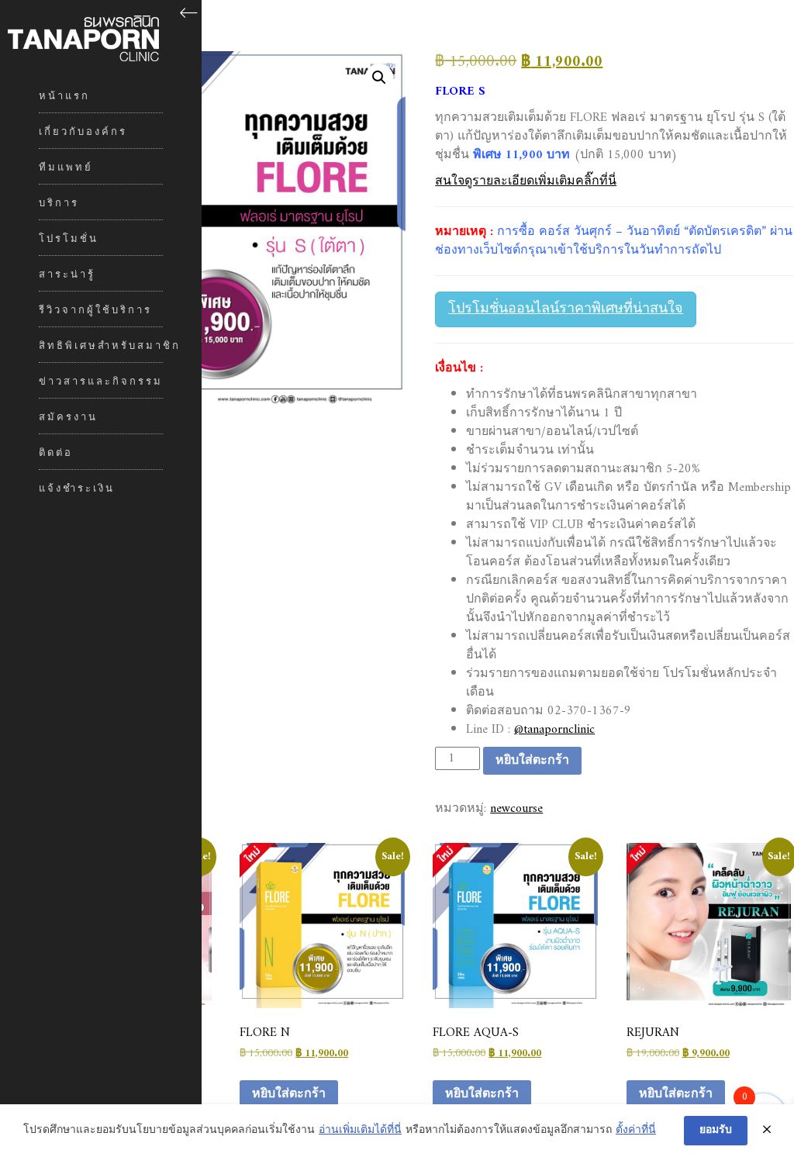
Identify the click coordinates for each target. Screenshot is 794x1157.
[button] (379, 78)
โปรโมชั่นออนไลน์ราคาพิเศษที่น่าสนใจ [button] (565, 309)
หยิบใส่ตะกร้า (532, 761)
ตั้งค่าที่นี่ (636, 1130)
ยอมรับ (715, 1130)
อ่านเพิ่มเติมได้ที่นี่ (360, 1130)
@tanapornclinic (554, 730)
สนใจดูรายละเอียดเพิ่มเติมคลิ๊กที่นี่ (525, 181)
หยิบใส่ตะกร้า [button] (289, 1094)
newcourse (516, 809)
